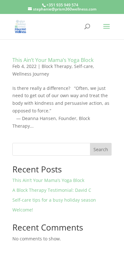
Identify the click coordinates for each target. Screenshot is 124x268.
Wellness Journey (30, 74)
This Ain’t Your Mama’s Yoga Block (52, 60)
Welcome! (22, 210)
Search (100, 149)
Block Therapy (57, 66)
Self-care (83, 66)
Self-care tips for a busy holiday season (54, 200)
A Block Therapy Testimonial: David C (51, 190)
